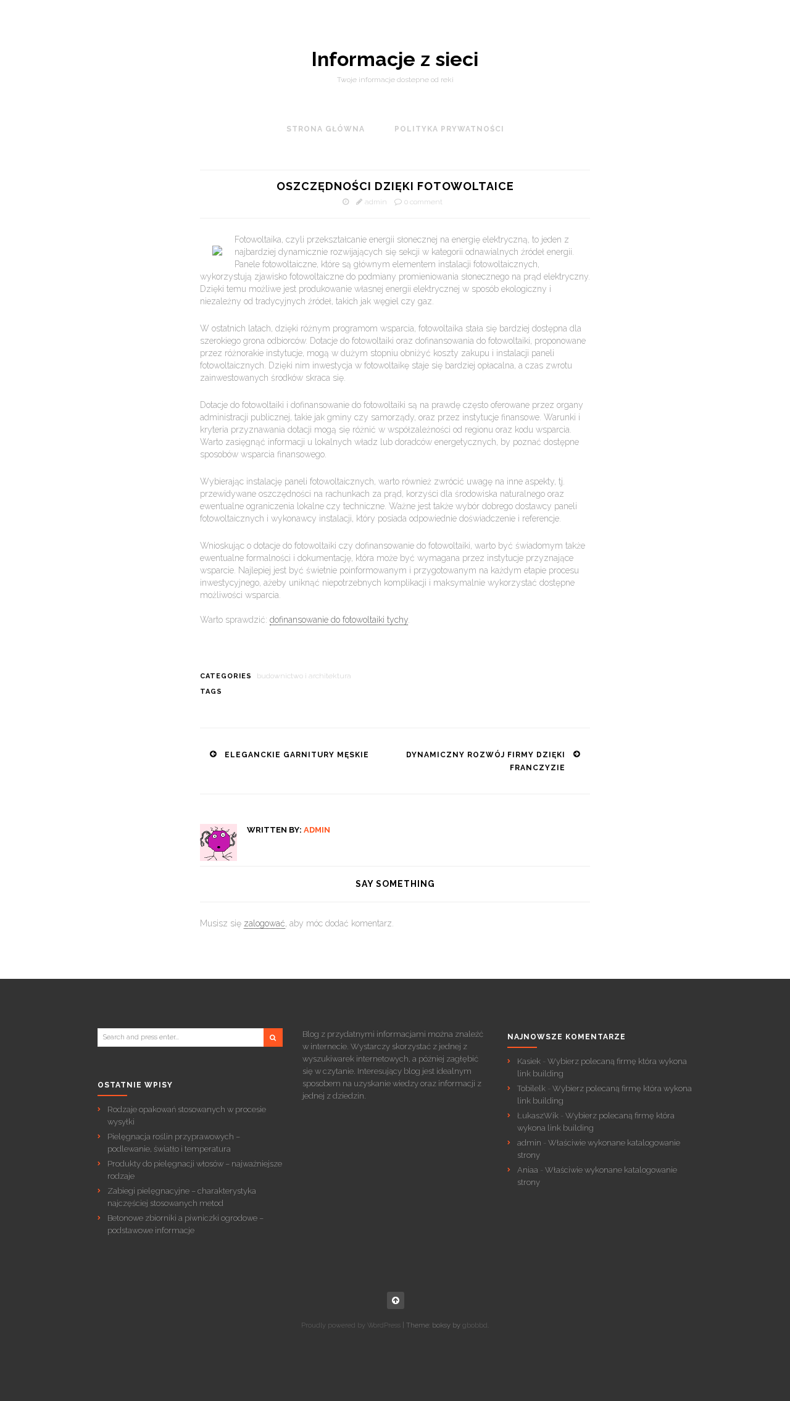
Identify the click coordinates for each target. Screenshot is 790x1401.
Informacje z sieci (395, 59)
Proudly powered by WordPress (351, 1325)
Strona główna (325, 129)
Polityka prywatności (449, 129)
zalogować (264, 923)
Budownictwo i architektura (304, 675)
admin (376, 201)
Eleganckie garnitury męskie (297, 754)
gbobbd (475, 1325)
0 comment (423, 201)
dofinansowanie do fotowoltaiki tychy (339, 620)
